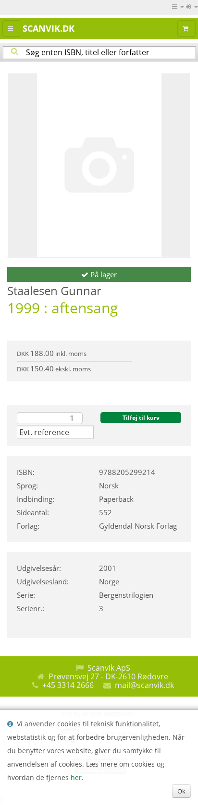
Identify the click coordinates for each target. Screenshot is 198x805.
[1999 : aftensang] (99, 165)
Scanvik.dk (48, 28)
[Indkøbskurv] (186, 28)
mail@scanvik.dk (144, 685)
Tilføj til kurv (141, 418)
